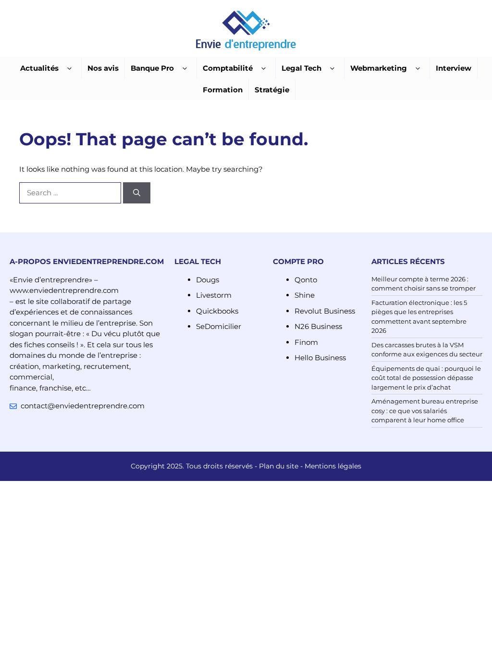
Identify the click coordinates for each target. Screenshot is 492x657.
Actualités (39, 68)
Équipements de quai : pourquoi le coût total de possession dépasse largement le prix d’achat (426, 378)
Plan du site (278, 466)
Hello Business (320, 357)
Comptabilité (228, 68)
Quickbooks (217, 311)
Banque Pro (152, 68)
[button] (69, 68)
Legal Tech (301, 68)
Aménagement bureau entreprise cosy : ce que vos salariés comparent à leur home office (424, 410)
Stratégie (272, 89)
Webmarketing (378, 68)
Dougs (207, 279)
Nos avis (103, 68)
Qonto (306, 279)
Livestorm (214, 295)
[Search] (136, 193)
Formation (223, 89)
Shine (305, 295)
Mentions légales (333, 466)
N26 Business (318, 326)
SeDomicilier (218, 326)
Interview (453, 68)
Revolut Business (325, 311)
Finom (306, 342)
